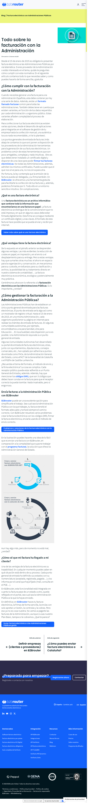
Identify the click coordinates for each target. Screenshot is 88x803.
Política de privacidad (27, 789)
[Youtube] (7, 713)
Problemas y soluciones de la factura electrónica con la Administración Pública (28, 429)
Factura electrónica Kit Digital (12, 742)
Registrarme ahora (61, 677)
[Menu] (84, 4)
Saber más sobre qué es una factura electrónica (25, 232)
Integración (36, 729)
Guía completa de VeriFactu (11, 750)
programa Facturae (17, 446)
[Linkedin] (3, 713)
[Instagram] (11, 713)
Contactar (79, 677)
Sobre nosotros (73, 742)
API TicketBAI (35, 750)
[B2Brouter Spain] (13, 5)
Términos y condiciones (10, 789)
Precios (70, 738)
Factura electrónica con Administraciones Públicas (29, 15)
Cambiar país (68, 704)
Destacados (7, 729)
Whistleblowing (16, 793)
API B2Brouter (35, 734)
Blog (3, 15)
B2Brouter (6, 179)
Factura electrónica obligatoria (12, 746)
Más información (75, 729)
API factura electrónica (38, 746)
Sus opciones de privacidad (52, 801)
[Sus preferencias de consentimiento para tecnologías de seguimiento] (74, 799)
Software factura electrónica (11, 734)
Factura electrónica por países (12, 738)
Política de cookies (42, 789)
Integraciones (35, 738)
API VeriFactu (35, 742)
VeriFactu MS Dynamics (38, 754)
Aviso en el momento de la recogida (33, 801)
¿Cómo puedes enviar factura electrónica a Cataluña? (61, 647)
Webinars (53, 746)
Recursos (54, 729)
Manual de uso (54, 738)
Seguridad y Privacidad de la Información (17, 791)
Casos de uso (72, 734)
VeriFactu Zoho (36, 758)
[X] (15, 713)
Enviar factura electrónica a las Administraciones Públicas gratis (25, 624)
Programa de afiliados (75, 746)
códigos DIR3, (22, 376)
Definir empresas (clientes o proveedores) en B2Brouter (25, 647)
